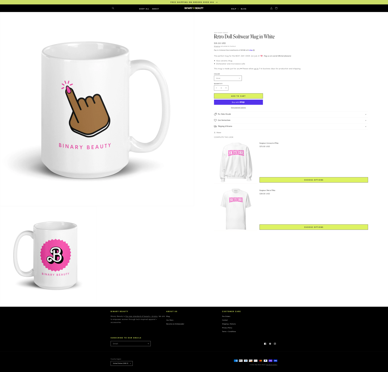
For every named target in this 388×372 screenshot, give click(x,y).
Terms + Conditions (229, 331)
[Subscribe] (148, 343)
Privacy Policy (227, 328)
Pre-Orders (226, 316)
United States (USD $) (120, 363)
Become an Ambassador (175, 324)
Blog (168, 316)
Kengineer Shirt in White (267, 190)
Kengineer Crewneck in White (269, 143)
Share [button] (219, 132)
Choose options (314, 180)
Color (217, 74)
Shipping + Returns (229, 324)
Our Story (169, 320)
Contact (225, 320)
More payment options (238, 107)
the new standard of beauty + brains (141, 316)
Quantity (218, 84)
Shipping (217, 46)
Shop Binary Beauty (260, 364)
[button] (113, 8)
